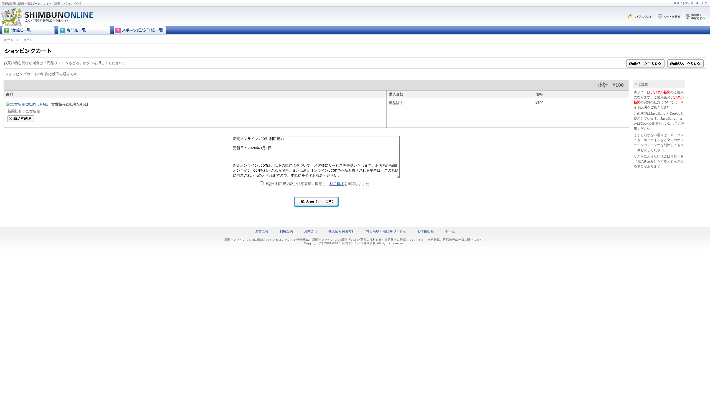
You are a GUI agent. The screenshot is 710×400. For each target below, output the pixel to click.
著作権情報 (425, 231)
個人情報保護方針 (341, 231)
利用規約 (286, 231)
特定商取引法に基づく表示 (386, 231)
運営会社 (261, 231)
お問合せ (310, 231)
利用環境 (336, 184)
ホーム (8, 39)
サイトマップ (685, 3)
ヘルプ (703, 3)
